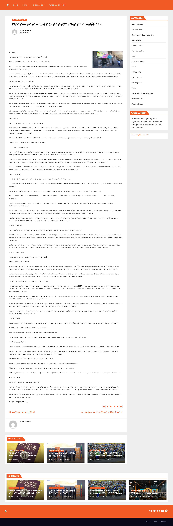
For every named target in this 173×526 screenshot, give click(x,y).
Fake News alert (138, 51)
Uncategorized (137, 83)
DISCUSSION (38, 5)
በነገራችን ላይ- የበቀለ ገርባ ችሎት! (23, 412)
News (134, 67)
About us (163, 521)
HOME (15, 5)
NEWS (25, 5)
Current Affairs (14, 450)
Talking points (137, 77)
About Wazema (137, 24)
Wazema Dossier (138, 99)
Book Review (136, 40)
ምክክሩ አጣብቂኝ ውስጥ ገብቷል (144, 493)
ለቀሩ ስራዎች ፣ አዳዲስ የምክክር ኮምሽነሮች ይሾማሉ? (62, 454)
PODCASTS (136, 72)
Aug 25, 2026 (14, 496)
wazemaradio (26, 30)
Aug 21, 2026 (137, 496)
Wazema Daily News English (142, 93)
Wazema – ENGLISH (57, 5)
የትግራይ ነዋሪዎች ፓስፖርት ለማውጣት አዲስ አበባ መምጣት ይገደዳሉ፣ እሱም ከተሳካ (22, 455)
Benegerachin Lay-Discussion (143, 35)
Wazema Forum (137, 104)
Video (134, 88)
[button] (166, 5)
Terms (155, 521)
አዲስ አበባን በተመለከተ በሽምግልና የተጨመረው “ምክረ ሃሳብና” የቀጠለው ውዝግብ (106, 455)
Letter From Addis (138, 61)
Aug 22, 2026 (96, 496)
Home (25, 19)
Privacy (147, 521)
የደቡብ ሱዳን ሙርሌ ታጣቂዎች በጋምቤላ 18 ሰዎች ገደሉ (101, 412)
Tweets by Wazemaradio (140, 135)
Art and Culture (17, 19)
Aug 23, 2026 (55, 496)
